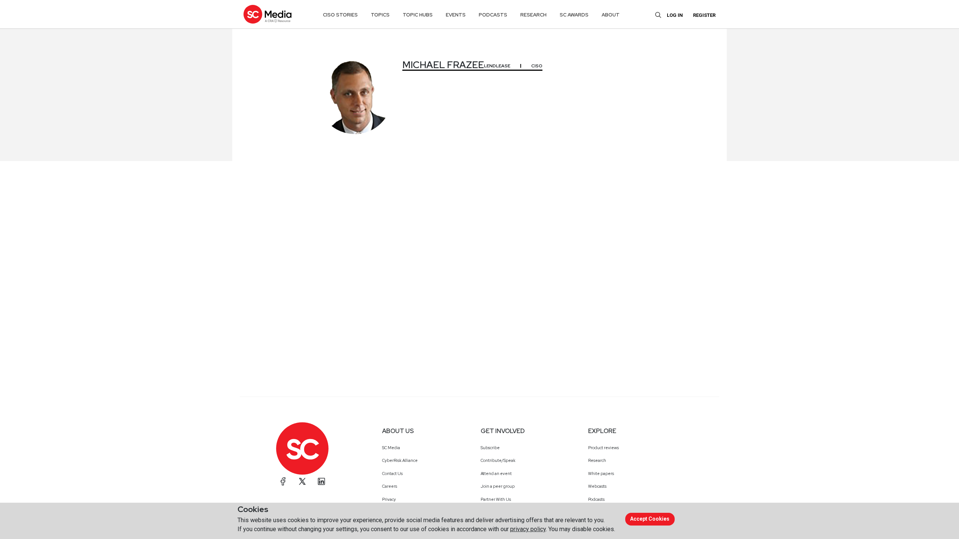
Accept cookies (649, 519)
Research (597, 460)
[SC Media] (267, 14)
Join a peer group (498, 486)
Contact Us (392, 473)
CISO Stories (340, 15)
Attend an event (496, 473)
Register (704, 15)
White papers (601, 473)
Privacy (389, 499)
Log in (675, 15)
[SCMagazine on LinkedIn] (321, 481)
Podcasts (596, 499)
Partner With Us (496, 499)
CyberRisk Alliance (400, 460)
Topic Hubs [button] (418, 15)
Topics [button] (380, 15)
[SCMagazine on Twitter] (302, 481)
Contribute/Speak (498, 460)
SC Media (391, 447)
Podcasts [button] (493, 15)
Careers (389, 486)
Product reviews (603, 447)
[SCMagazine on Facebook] (283, 481)
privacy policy (528, 529)
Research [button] (533, 15)
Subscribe (490, 447)
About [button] (611, 15)
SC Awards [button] (574, 15)
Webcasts (597, 486)
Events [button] (456, 15)
